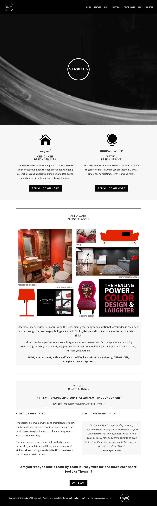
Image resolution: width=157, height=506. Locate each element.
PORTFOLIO (116, 7)
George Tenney (90, 498)
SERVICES (97, 7)
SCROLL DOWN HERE (45, 188)
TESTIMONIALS (129, 7)
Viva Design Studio (50, 498)
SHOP (106, 7)
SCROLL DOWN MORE (111, 188)
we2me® (27, 498)
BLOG (140, 7)
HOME (88, 7)
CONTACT (149, 7)
